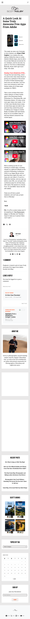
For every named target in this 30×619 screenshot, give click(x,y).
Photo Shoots (12, 310)
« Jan (14, 579)
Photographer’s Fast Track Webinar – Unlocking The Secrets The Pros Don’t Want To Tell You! (15, 481)
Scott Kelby (18, 234)
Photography (8, 311)
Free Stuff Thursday (9, 293)
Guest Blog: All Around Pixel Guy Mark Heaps (15, 487)
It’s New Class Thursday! (12, 295)
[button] (2, 2)
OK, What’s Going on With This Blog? (15, 462)
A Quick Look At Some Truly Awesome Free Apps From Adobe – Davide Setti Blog (14, 267)
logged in (13, 279)
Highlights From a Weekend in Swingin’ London (10, 315)
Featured (7, 310)
